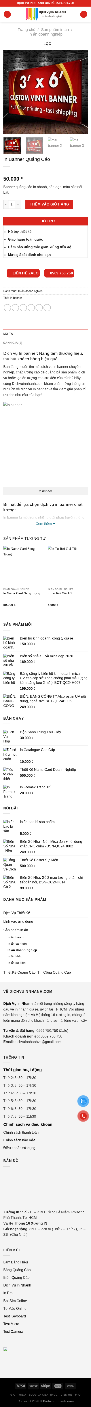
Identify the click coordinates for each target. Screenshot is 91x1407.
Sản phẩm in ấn (55, 29)
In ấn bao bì (16, 937)
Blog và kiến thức (43, 1394)
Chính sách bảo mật (19, 1140)
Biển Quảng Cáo (16, 1277)
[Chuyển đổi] (86, 921)
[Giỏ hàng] (83, 14)
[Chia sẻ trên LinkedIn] (47, 307)
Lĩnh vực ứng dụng (18, 921)
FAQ (78, 1394)
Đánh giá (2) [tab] (12, 342)
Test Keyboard (14, 1316)
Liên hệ (66, 1394)
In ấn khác (15, 956)
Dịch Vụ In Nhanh (17, 1285)
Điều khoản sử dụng (19, 1148)
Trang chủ (26, 29)
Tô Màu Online (15, 1308)
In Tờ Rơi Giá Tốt (60, 593)
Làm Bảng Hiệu (15, 1262)
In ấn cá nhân (17, 943)
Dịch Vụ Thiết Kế (16, 913)
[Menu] (7, 14)
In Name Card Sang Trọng (21, 593)
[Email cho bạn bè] (31, 307)
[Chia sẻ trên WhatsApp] (7, 307)
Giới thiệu (18, 1394)
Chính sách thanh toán (21, 1132)
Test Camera (13, 1331)
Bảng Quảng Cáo (17, 1270)
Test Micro (11, 1324)
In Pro (8, 1293)
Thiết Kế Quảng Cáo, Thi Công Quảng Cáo (37, 972)
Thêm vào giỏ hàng (49, 204)
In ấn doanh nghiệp (45, 34)
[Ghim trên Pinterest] (39, 307)
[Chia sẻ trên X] (23, 307)
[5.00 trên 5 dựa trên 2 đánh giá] (45, 172)
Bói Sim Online (15, 1301)
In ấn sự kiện (17, 962)
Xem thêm (44, 524)
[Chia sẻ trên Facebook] (15, 307)
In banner (16, 297)
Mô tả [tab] (8, 333)
